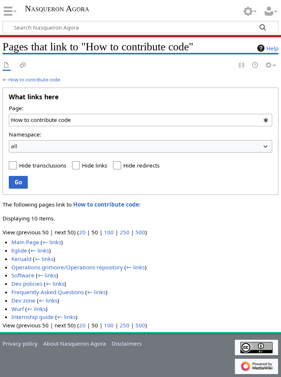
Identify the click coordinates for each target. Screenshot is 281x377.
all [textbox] (14, 146)
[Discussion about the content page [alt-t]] (23, 65)
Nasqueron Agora (57, 8)
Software (22, 275)
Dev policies (26, 283)
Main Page (25, 242)
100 (109, 232)
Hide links (94, 165)
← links (51, 242)
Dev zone (23, 300)
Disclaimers (127, 343)
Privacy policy (20, 343)
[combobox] (140, 120)
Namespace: (25, 134)
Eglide (19, 250)
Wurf (17, 308)
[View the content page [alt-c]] (7, 65)
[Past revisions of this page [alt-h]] (255, 65)
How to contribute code (34, 79)
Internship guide (32, 316)
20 (82, 232)
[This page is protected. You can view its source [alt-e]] (242, 65)
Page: (16, 108)
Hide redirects (141, 165)
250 (125, 232)
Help (272, 48)
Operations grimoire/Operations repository (67, 267)
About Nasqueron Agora (74, 343)
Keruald (21, 258)
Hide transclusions (42, 165)
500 (140, 232)
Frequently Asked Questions (47, 292)
